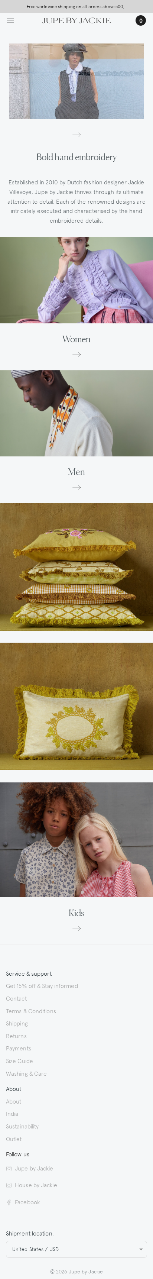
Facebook (27, 1202)
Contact (16, 998)
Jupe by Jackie (34, 1168)
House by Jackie (36, 1185)
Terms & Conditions (31, 1011)
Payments (18, 1048)
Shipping (17, 1023)
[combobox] (76, 1249)
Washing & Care (26, 1073)
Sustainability (22, 1126)
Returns (16, 1035)
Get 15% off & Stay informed (42, 985)
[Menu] (10, 20)
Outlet (14, 1138)
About (14, 1101)
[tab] (70, 893)
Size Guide (19, 1060)
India (12, 1113)
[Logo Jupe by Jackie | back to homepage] (76, 19)
